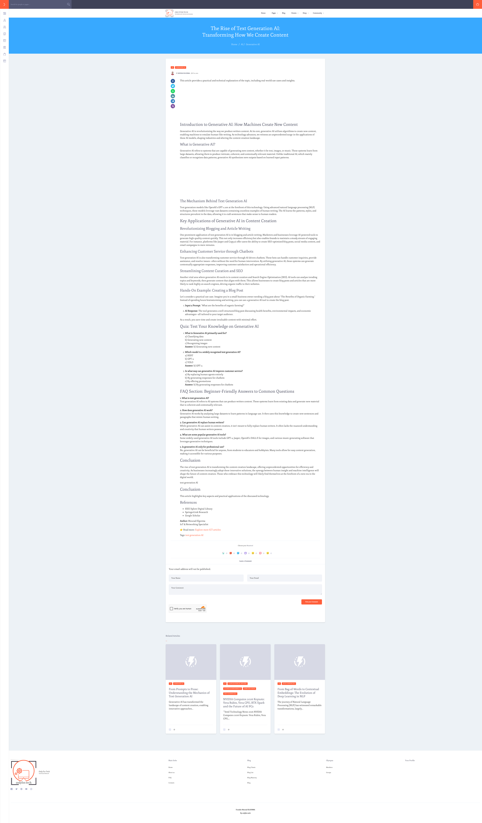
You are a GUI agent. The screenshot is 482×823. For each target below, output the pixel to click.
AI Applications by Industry (238, 683)
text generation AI (194, 535)
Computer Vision (249, 688)
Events (293, 13)
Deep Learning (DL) (230, 693)
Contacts (171, 783)
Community (317, 13)
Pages (274, 13)
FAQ (169, 778)
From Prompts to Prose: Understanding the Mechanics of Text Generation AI (189, 692)
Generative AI (180, 67)
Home (263, 13)
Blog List (250, 772)
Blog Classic (251, 767)
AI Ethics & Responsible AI (232, 688)
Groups (328, 772)
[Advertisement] (250, 101)
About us (171, 772)
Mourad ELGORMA (184, 73)
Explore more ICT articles (208, 529)
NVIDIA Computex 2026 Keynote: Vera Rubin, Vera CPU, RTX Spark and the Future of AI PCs (244, 702)
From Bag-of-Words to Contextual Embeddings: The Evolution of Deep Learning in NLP (298, 692)
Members (329, 767)
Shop (305, 13)
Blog (283, 13)
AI (172, 67)
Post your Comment (311, 602)
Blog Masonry (252, 778)
